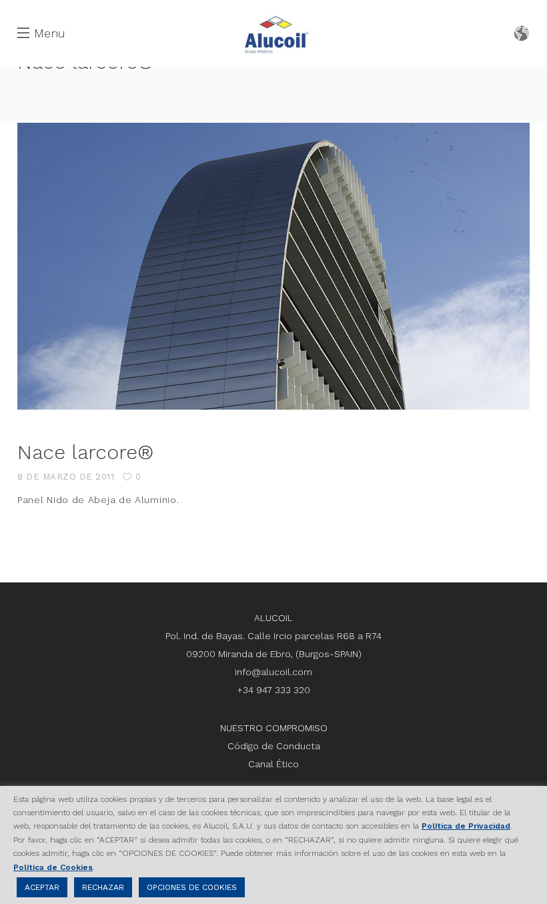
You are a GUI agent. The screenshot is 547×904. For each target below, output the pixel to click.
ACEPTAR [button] (42, 887)
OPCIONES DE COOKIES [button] (192, 887)
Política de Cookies (53, 867)
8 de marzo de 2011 (65, 477)
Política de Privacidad (466, 826)
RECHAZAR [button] (103, 887)
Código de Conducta (273, 746)
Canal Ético (273, 764)
